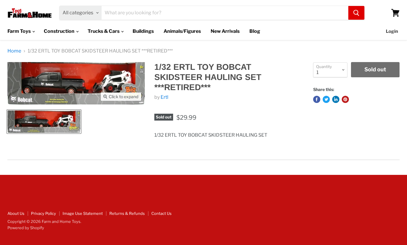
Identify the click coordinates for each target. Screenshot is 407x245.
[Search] (356, 13)
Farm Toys (19, 31)
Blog (254, 31)
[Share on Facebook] (316, 99)
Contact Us (161, 213)
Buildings (143, 31)
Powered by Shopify (25, 227)
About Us (15, 213)
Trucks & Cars (104, 31)
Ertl (164, 97)
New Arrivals (225, 31)
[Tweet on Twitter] (326, 99)
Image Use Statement (83, 213)
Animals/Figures (182, 31)
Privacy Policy (43, 213)
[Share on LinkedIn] (335, 99)
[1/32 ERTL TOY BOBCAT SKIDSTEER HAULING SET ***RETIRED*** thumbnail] (44, 121)
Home (14, 51)
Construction (59, 31)
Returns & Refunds (127, 213)
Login (392, 31)
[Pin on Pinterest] (345, 99)
